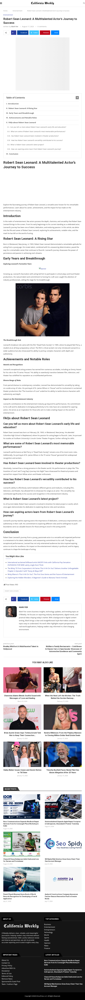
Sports (46, 938)
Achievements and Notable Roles (23, 118)
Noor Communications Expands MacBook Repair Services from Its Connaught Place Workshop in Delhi (21, 824)
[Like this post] (14, 32)
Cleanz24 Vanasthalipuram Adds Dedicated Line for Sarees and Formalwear (21, 860)
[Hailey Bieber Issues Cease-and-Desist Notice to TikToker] (22, 754)
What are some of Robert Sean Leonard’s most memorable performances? (38, 131)
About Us (5, 960)
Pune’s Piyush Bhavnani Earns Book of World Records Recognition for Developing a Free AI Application (20, 896)
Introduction (13, 104)
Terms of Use (7, 973)
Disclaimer (6, 971)
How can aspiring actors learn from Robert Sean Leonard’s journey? (36, 149)
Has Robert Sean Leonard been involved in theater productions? (35, 136)
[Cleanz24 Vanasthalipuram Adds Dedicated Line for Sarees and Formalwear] (21, 844)
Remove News (7, 979)
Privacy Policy (7, 965)
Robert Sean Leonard (12, 591)
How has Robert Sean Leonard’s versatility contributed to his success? (37, 140)
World (46, 935)
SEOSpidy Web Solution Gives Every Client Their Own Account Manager (62, 860)
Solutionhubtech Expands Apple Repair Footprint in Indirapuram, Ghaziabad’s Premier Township (63, 823)
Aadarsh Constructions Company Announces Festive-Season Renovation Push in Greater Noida (61, 896)
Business (47, 924)
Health (46, 940)
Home (5, 11)
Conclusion (13, 154)
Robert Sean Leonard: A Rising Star (23, 108)
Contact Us (6, 963)
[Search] (84, 3)
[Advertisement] (42, 186)
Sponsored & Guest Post (11, 981)
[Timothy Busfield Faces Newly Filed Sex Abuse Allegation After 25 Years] (63, 754)
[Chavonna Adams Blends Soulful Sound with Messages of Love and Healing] (22, 680)
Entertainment (17, 11)
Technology (48, 932)
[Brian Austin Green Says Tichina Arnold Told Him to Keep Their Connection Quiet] (22, 717)
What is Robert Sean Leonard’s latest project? (27, 145)
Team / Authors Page (9, 984)
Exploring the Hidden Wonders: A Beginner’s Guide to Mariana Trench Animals (37, 577)
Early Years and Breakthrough (21, 113)
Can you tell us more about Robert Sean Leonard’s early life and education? (38, 127)
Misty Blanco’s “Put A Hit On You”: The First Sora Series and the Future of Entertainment (41, 574)
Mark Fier (14, 26)
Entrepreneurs (49, 930)
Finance (47, 948)
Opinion (47, 943)
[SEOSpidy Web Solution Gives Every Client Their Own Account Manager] (63, 844)
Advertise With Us (8, 968)
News (46, 945)
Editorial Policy (7, 976)
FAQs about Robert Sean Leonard (22, 122)
